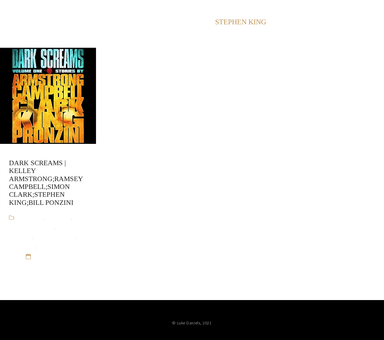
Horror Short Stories (31, 226)
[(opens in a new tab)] (48, 96)
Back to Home (358, 8)
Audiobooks (30, 217)
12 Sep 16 (45, 256)
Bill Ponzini (58, 217)
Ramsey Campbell (55, 236)
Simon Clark (22, 246)
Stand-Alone (52, 246)
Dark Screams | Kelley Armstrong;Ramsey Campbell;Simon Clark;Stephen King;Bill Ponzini (46, 182)
